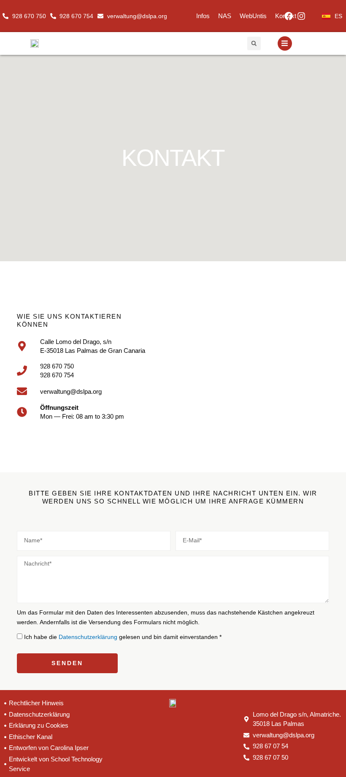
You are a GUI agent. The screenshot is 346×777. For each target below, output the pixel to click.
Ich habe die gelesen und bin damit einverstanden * (123, 637)
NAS (224, 15)
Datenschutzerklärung (89, 637)
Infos (203, 15)
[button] (254, 43)
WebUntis (253, 15)
